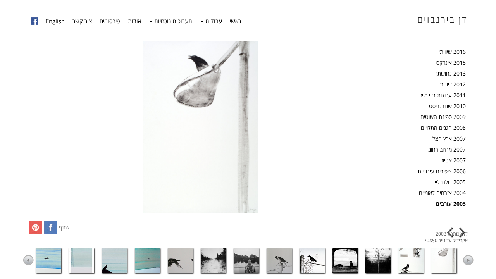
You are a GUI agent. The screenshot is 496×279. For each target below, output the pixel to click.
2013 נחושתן (451, 73)
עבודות (213, 21)
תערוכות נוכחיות (173, 21)
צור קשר (82, 21)
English (55, 21)
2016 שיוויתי (452, 51)
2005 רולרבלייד (449, 182)
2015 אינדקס (451, 62)
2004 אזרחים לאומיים (442, 192)
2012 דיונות (453, 84)
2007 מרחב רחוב (447, 149)
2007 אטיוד (453, 160)
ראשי (235, 21)
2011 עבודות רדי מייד (442, 95)
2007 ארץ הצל (449, 138)
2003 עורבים (451, 203)
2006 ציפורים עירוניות (442, 171)
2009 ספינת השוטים (443, 117)
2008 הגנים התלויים (443, 127)
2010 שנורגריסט (447, 106)
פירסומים (110, 21)
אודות (134, 21)
